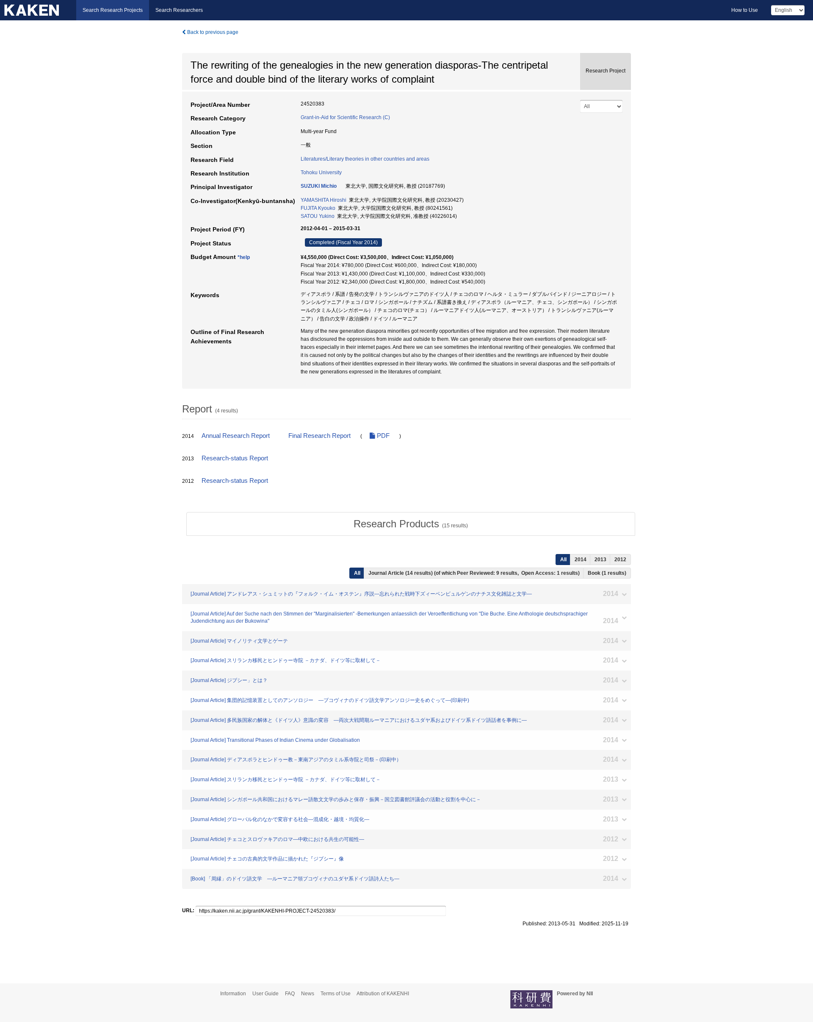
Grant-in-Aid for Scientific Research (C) (345, 117)
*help (244, 257)
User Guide (265, 994)
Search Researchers (179, 10)
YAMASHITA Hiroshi (323, 200)
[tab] (410, 524)
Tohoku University (321, 172)
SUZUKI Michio (319, 186)
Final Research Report (319, 435)
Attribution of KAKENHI (383, 994)
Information (233, 994)
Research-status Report (235, 458)
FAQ (290, 994)
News (307, 994)
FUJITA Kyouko (318, 208)
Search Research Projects (113, 10)
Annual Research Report (236, 435)
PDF (382, 435)
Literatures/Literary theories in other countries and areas (365, 159)
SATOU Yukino (318, 216)
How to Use (744, 10)
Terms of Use (336, 994)
